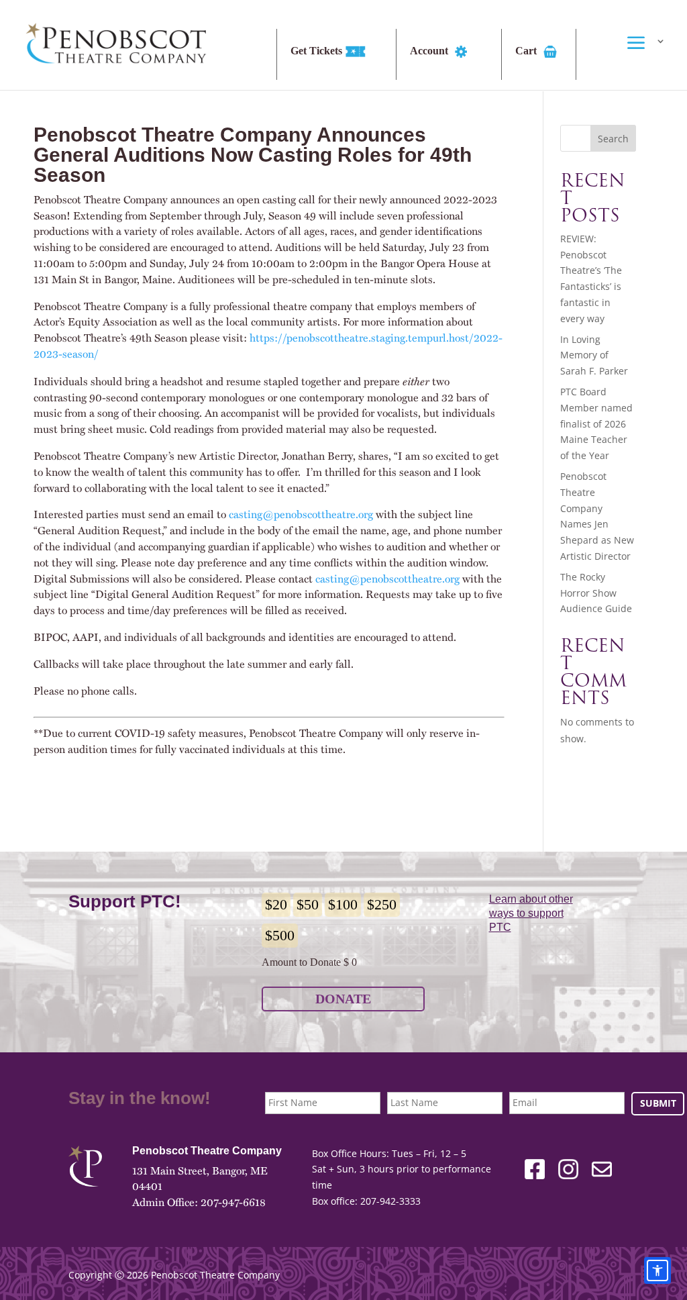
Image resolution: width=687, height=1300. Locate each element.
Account (430, 51)
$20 (276, 904)
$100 (343, 904)
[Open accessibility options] (657, 1270)
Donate (343, 998)
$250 (382, 904)
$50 (308, 904)
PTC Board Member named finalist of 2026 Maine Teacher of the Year (596, 423)
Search (613, 138)
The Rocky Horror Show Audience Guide (596, 592)
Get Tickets (317, 51)
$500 (280, 935)
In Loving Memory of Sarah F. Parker (594, 355)
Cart (527, 51)
